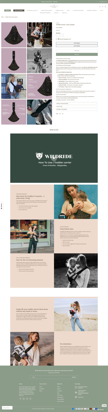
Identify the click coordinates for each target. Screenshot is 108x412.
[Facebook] (100, 1)
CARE (68, 10)
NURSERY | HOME (59, 10)
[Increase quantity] (62, 35)
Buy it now (77, 54)
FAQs (58, 393)
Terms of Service (60, 401)
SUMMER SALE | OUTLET (32, 10)
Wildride (57, 23)
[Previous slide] (2, 2)
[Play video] (54, 158)
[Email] (104, 1)
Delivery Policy (60, 397)
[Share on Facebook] (60, 113)
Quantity (58, 33)
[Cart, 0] (105, 6)
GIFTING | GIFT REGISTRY (45, 12)
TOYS (101, 10)
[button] (77, 50)
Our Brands (59, 390)
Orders (40, 386)
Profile (40, 390)
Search (58, 386)
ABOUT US (64, 12)
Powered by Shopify (50, 408)
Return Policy (59, 395)
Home (2, 17)
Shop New (55, 1)
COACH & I (56, 12)
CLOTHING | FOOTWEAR (78, 10)
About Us (59, 388)
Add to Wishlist (77, 45)
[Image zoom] (13, 34)
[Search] (99, 6)
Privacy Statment (60, 399)
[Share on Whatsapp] (62, 113)
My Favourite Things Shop (40, 408)
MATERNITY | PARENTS (91, 10)
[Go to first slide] (97, 2)
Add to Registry (77, 43)
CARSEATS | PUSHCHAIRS (46, 10)
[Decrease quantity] (57, 35)
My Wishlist (41, 388)
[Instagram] (102, 1)
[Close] (11, 408)
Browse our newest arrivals (46, 1)
